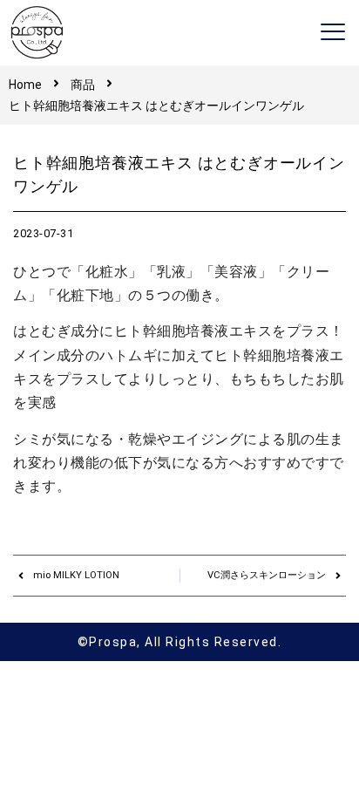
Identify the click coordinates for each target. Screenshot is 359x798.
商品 (83, 85)
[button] (333, 33)
